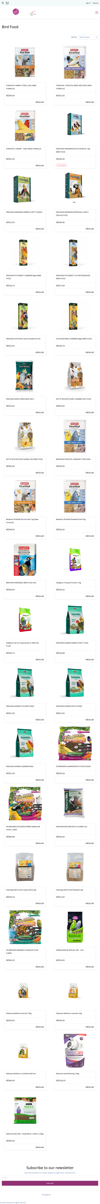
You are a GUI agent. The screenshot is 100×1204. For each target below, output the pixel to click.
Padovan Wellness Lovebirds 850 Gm (21, 1073)
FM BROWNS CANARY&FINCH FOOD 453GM (73, 766)
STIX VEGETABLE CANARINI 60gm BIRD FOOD (74, 338)
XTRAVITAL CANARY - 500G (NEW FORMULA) (23, 148)
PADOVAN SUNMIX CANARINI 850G (19, 766)
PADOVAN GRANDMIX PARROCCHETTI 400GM (24, 212)
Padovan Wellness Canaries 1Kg (69, 1013)
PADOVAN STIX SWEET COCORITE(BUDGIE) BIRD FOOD (73, 277)
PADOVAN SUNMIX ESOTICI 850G (69, 706)
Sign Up (95, 3)
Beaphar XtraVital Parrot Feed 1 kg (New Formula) (22, 521)
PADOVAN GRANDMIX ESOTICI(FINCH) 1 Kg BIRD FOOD (73, 150)
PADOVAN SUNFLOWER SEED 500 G (20, 399)
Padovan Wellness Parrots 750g (18, 1013)
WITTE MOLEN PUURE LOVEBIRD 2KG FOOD (73, 399)
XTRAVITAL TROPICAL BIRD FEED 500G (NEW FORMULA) (74, 87)
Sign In (88, 3)
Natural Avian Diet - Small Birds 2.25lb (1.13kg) (25, 1133)
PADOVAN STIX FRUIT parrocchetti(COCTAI (23, 338)
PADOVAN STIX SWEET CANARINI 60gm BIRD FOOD (23, 277)
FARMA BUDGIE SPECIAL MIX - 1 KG (70, 950)
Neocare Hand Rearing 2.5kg (67, 1073)
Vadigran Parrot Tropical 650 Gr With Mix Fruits (22, 644)
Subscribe (50, 1183)
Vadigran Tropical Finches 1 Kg (68, 582)
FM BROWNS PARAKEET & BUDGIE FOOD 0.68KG (22, 951)
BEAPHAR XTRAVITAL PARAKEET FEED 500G (73, 459)
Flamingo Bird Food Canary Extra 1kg (21, 890)
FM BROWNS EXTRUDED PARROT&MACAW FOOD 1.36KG (23, 828)
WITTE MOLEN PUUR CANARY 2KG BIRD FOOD (24, 459)
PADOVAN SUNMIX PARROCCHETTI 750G (72, 643)
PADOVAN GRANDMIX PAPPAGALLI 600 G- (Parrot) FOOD (72, 213)
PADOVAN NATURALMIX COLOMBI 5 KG (71, 826)
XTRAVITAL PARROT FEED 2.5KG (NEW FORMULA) (21, 87)
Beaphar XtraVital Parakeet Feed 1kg (70, 519)
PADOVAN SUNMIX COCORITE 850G (20, 706)
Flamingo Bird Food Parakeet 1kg (69, 890)
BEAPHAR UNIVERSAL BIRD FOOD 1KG (21, 582)
